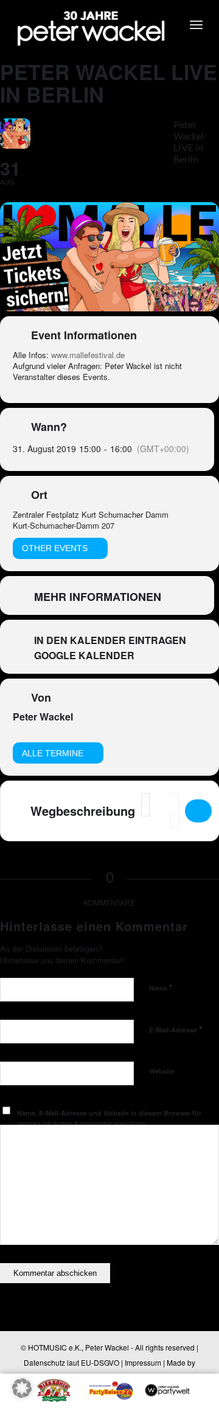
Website (162, 1071)
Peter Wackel (43, 717)
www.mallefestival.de (88, 355)
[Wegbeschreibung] (198, 810)
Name (160, 987)
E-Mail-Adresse (175, 1029)
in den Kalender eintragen (110, 640)
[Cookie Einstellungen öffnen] (22, 1394)
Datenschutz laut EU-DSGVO (71, 1362)
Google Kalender (84, 655)
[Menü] (196, 24)
